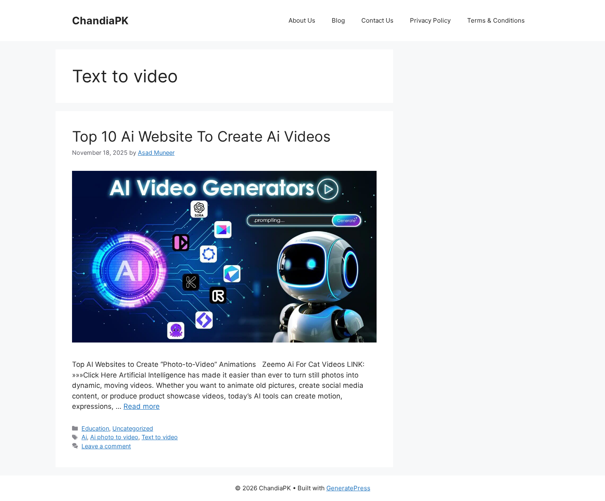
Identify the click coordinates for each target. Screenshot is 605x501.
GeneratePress (348, 488)
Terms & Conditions (496, 20)
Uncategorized (132, 428)
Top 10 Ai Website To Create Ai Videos (201, 136)
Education (95, 428)
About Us (302, 20)
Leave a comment (106, 446)
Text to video (160, 436)
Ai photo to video (114, 436)
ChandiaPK (100, 20)
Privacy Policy (430, 20)
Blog (338, 20)
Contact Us (377, 20)
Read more (141, 406)
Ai (84, 436)
